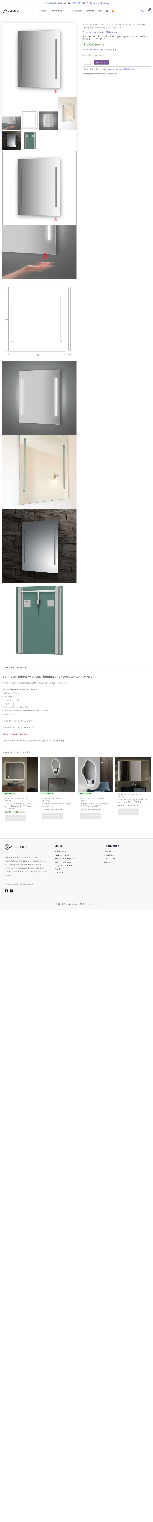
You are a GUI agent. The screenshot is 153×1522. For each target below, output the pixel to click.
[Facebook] (6, 891)
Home (85, 24)
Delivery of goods (63, 862)
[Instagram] (11, 891)
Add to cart (101, 62)
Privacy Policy (61, 851)
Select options (15, 818)
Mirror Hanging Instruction (15, 734)
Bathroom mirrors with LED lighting (106, 24)
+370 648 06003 (78, 3)
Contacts (89, 11)
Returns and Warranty (65, 858)
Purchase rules (62, 855)
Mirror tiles (57, 11)
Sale (100, 11)
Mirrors (42, 11)
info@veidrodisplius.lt (56, 3)
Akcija (107, 862)
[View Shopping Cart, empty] (148, 11)
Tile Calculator (75, 11)
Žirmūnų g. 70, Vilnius (99, 3)
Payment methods (64, 865)
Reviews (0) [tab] (21, 667)
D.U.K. (57, 869)
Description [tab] (8, 667)
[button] (47, 11)
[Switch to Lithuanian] (113, 11)
